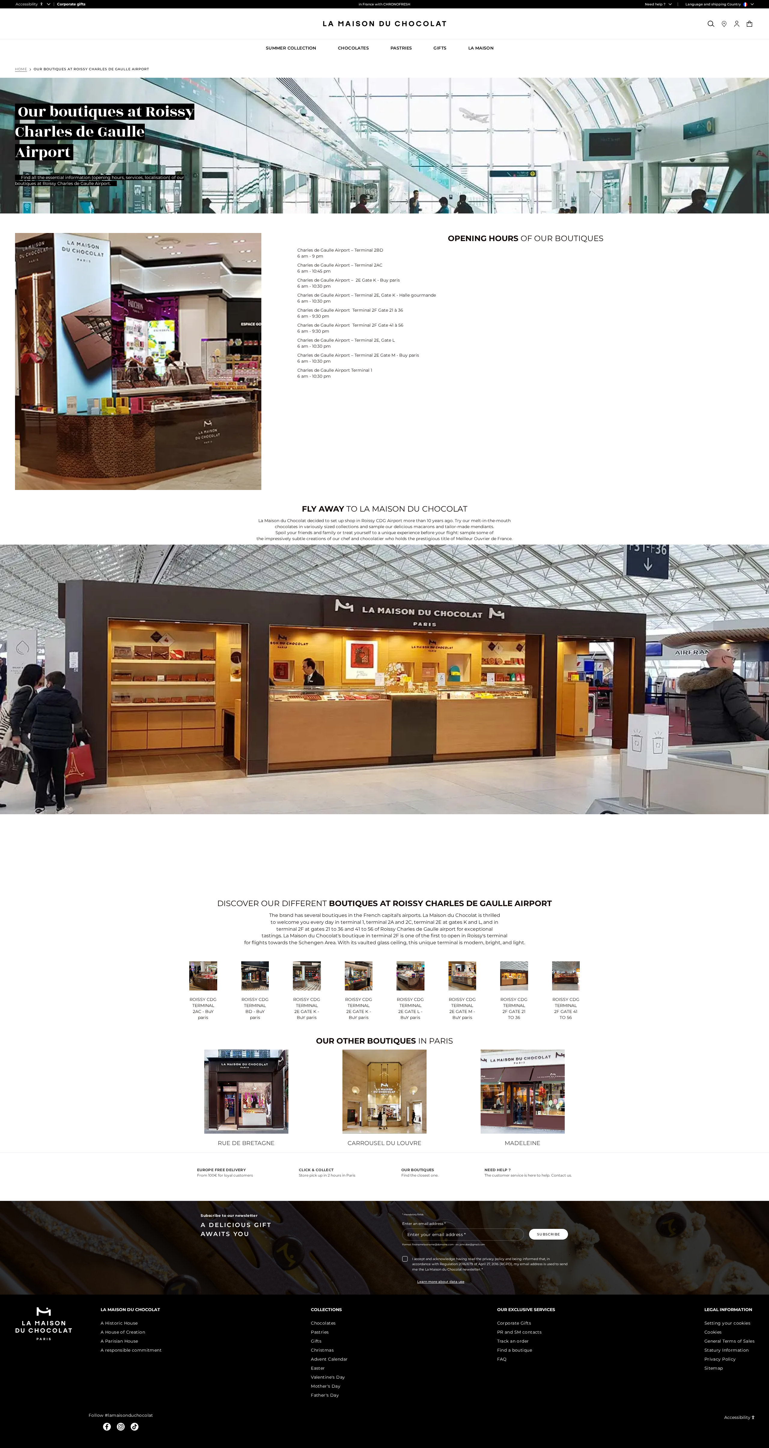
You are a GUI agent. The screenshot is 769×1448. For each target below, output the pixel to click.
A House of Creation (123, 1332)
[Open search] (711, 23)
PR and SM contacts (519, 1332)
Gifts (316, 1341)
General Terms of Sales (729, 1341)
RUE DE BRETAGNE (246, 1143)
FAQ (502, 1359)
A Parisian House (119, 1341)
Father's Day (325, 1395)
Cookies (713, 1332)
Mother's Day (325, 1386)
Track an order (513, 1341)
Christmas (322, 1350)
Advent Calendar (329, 1359)
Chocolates (323, 1323)
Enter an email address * (424, 1223)
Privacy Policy (720, 1359)
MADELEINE (522, 1143)
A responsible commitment (131, 1350)
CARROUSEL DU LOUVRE (384, 1143)
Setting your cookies (727, 1323)
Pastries (320, 1332)
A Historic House (119, 1323)
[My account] (736, 24)
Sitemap (713, 1368)
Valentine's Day (328, 1377)
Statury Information (726, 1350)
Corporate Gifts (514, 1323)
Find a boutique (514, 1350)
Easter (318, 1368)
